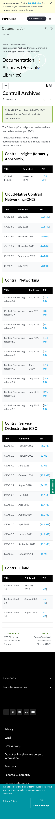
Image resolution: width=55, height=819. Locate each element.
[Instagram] (19, 712)
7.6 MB (44, 236)
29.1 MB (45, 475)
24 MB (44, 485)
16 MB (44, 553)
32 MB (44, 455)
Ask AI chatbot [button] (35, 3)
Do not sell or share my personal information (24, 756)
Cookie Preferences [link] (17, 783)
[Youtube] (33, 712)
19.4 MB (45, 504)
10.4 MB (44, 216)
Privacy (9, 729)
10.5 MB (45, 544)
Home (5, 44)
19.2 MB (45, 514)
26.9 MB (45, 445)
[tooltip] (47, 85)
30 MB (44, 465)
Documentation (14, 28)
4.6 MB (44, 246)
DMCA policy (13, 746)
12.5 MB (44, 226)
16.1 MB (45, 524)
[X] (13, 712)
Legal (8, 737)
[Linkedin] (26, 712)
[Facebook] (6, 712)
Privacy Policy (10, 801)
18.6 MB (45, 495)
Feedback (10, 766)
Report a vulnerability (17, 775)
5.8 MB (44, 266)
